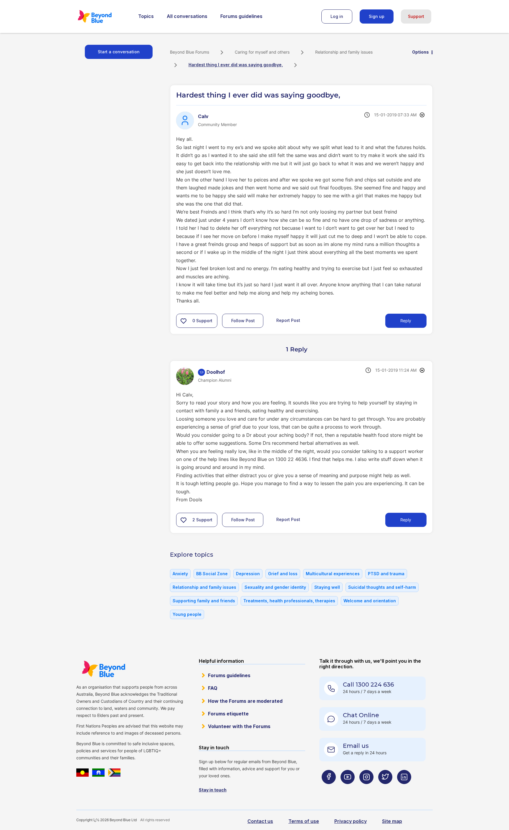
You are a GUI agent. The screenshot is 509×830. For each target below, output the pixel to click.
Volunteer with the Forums (239, 726)
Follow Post (243, 320)
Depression (248, 573)
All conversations (187, 16)
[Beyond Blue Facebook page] (328, 788)
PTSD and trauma (386, 573)
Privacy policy (350, 821)
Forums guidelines (241, 16)
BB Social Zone (212, 573)
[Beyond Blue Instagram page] (366, 788)
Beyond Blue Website (103, 669)
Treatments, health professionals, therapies (289, 600)
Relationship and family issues (344, 51)
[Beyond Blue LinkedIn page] (404, 788)
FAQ (212, 688)
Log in (336, 16)
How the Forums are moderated (245, 701)
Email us (356, 745)
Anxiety (180, 573)
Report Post (288, 320)
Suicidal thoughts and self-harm (382, 587)
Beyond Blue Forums (102, 16)
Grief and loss (283, 573)
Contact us (260, 821)
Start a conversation (119, 51)
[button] (183, 321)
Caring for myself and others (262, 51)
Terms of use (303, 821)
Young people (187, 614)
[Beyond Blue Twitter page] (385, 788)
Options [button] (420, 51)
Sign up (376, 16)
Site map (392, 821)
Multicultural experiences (333, 573)
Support (416, 16)
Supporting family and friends (204, 600)
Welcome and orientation (369, 600)
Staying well (327, 587)
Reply (405, 320)
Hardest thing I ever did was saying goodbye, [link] (236, 64)
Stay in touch (213, 789)
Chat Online (361, 715)
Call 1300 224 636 (368, 684)
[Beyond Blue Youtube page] (347, 788)
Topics (146, 16)
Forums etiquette (228, 714)
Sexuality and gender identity (275, 587)
